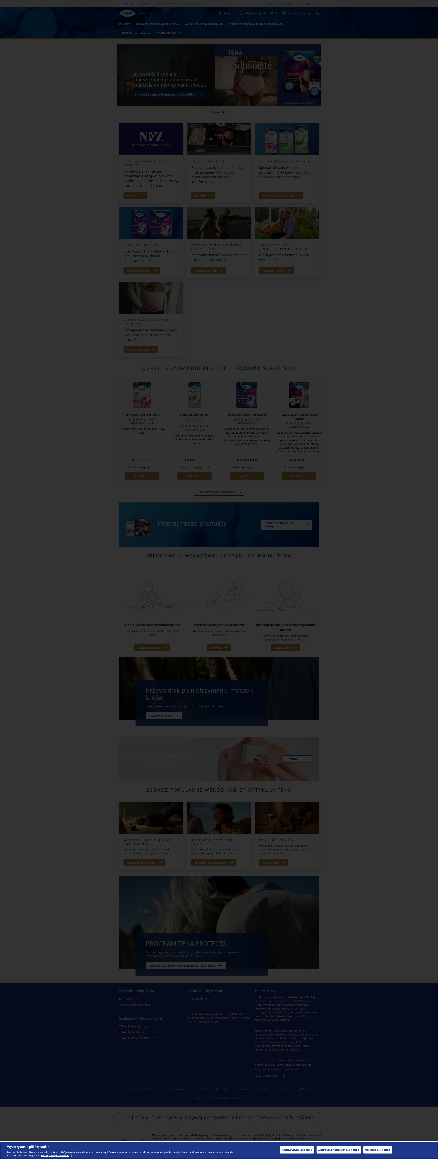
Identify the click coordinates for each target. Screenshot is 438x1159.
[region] (219, 1150)
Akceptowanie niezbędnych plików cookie (338, 1150)
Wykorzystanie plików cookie (54, 1155)
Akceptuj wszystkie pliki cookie (297, 1150)
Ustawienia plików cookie (377, 1150)
